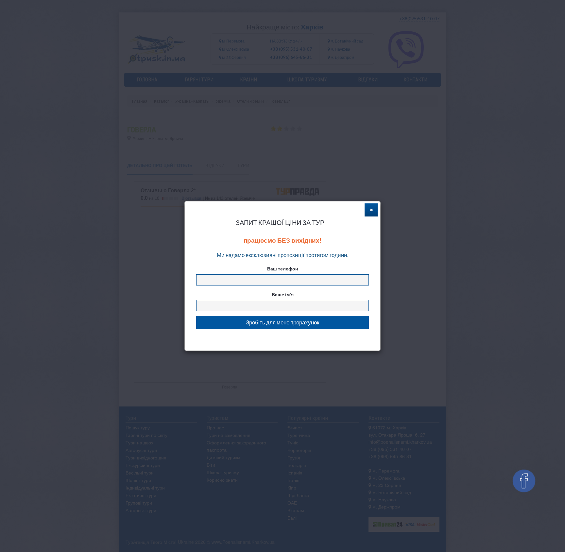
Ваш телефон (282, 268)
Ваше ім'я (283, 294)
